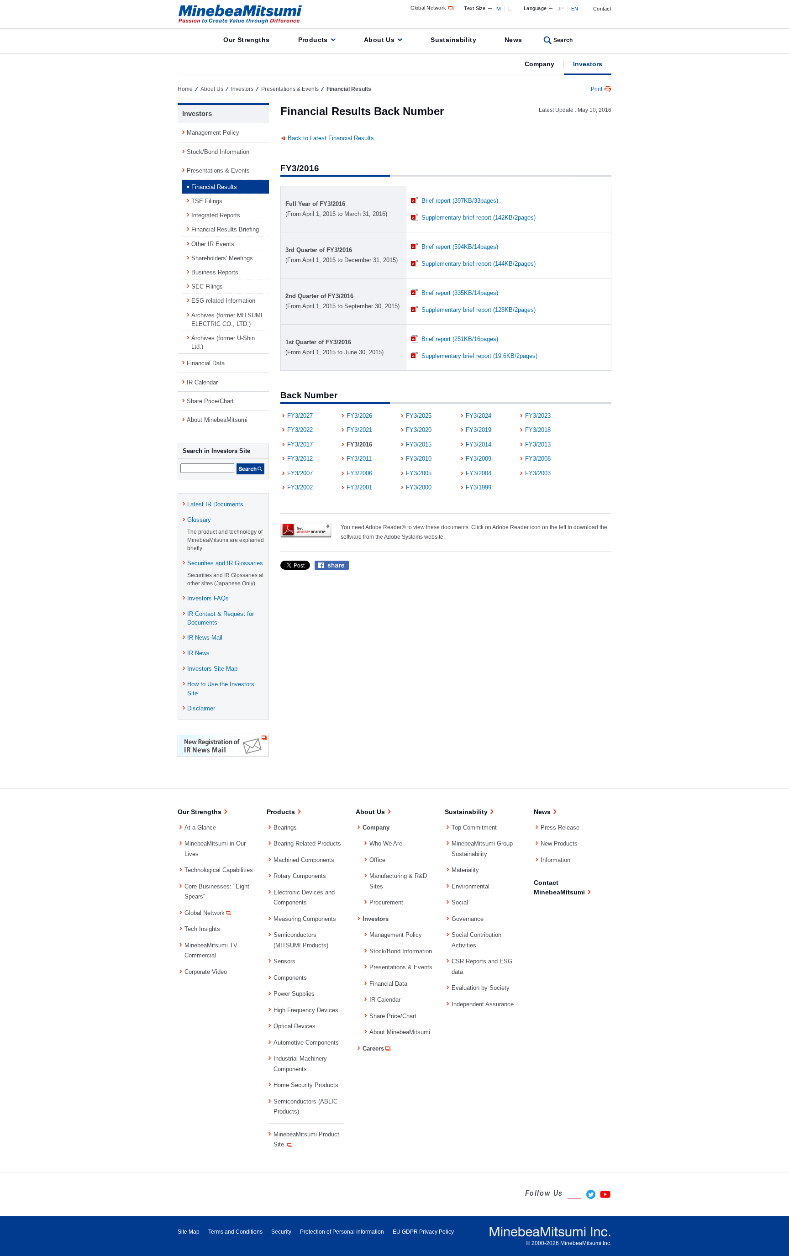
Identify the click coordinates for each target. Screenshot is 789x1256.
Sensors (284, 961)
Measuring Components (305, 918)
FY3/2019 (478, 429)
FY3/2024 (478, 415)
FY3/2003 (538, 473)
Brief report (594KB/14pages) (459, 246)
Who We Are (385, 843)
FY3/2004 (478, 473)
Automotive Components (306, 1042)
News (513, 39)
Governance (468, 918)
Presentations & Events (290, 89)
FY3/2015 (418, 444)
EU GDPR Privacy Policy (423, 1232)
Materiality (465, 870)
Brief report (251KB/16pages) (459, 339)
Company (539, 64)
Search (563, 40)
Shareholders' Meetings (222, 258)
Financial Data (206, 363)
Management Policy (213, 132)
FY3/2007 (300, 473)
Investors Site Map (212, 668)
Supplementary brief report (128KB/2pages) (478, 309)
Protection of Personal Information (342, 1232)
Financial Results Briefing (225, 229)
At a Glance (200, 827)
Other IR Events (212, 244)
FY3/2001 (359, 487)
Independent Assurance (483, 1004)
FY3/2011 (359, 458)
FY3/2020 (418, 429)
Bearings (285, 827)
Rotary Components (300, 875)
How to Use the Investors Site (220, 688)
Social (460, 902)
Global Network (428, 8)
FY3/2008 (538, 458)
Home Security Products (306, 1085)
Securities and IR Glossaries (225, 563)
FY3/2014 (478, 444)
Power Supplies (294, 993)
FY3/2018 (538, 429)
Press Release (560, 827)
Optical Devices (295, 1026)
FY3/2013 (538, 444)
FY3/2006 (359, 473)
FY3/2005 (418, 473)
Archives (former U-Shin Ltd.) (223, 342)
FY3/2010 (418, 458)
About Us (379, 39)
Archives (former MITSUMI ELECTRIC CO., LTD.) (227, 319)
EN (575, 8)
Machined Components (304, 860)
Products (313, 39)
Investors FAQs (208, 598)
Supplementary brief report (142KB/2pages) (478, 217)
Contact (602, 8)
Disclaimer (201, 708)
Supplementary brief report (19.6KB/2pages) (479, 355)
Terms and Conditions (235, 1232)
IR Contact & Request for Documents (220, 618)
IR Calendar (202, 382)
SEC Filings (207, 286)
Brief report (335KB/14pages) (459, 292)
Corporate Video (205, 971)
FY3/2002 (300, 487)
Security (281, 1232)
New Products (559, 843)
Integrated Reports (215, 215)
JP (560, 8)
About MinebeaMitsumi (217, 419)
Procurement (386, 902)
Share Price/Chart (210, 401)
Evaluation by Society (481, 987)
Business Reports (214, 272)
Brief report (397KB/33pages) (459, 200)
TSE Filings (206, 201)
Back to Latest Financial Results (331, 138)
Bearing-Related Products (307, 843)
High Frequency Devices (306, 1010)
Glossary (199, 519)
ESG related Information (223, 300)
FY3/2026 (359, 415)
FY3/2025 (418, 415)
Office (377, 860)
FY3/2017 (300, 444)
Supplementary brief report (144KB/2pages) (478, 263)
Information (555, 860)
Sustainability (453, 39)
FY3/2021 (359, 429)
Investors (587, 64)
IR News (198, 653)
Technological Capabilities (218, 870)
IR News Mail (204, 637)
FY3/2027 (300, 415)
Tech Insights (202, 928)
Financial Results (214, 187)
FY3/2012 (300, 458)
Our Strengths (246, 39)
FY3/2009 (478, 458)
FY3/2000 (418, 487)
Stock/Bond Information (218, 151)
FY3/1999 (478, 487)
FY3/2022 (300, 429)
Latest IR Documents (215, 504)
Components (290, 977)
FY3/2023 (538, 415)
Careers (373, 1048)
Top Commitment (474, 827)
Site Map (189, 1232)
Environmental (470, 886)
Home (185, 89)
